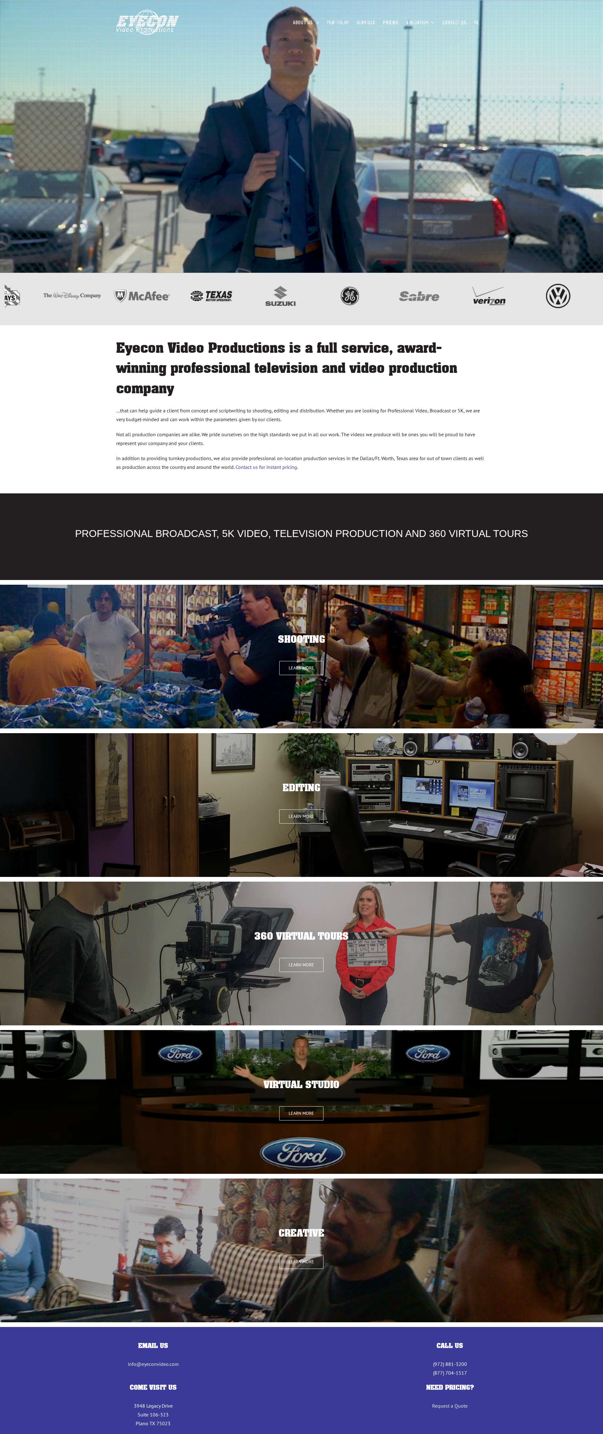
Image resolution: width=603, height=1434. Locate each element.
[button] (477, 22)
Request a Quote (450, 1406)
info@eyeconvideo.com (153, 1364)
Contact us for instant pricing (266, 467)
